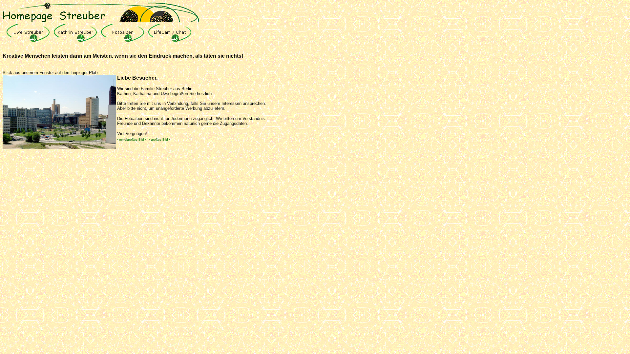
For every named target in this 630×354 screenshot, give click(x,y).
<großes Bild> (159, 139)
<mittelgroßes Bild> (132, 139)
